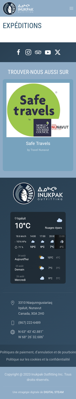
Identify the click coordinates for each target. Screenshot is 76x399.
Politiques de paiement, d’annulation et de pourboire (38, 352)
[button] (71, 8)
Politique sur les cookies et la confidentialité (38, 359)
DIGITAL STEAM (54, 392)
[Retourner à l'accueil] (19, 8)
